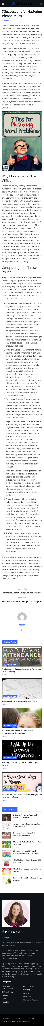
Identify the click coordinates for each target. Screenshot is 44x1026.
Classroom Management (7, 987)
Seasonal (27, 996)
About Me (19, 1018)
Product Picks (28, 986)
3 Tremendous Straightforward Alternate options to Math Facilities (26, 852)
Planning (5, 1002)
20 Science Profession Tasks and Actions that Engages (25, 816)
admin (6, 21)
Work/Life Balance (30, 1000)
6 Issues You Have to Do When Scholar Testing (20, 701)
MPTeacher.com (24, 1022)
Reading (26, 990)
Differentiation (10, 664)
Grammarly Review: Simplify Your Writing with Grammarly (25, 834)
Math (4, 999)
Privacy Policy (6, 1018)
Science (26, 993)
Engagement (7, 995)
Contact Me (31, 1018)
